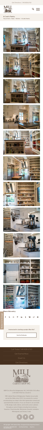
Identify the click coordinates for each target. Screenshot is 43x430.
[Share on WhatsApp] (13, 317)
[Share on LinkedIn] (22, 317)
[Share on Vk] (30, 317)
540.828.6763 (26, 2)
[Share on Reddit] (34, 317)
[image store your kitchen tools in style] (22, 272)
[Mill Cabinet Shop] (17, 9)
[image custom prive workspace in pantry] (22, 92)
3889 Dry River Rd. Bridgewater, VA (14, 390)
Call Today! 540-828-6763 (21, 349)
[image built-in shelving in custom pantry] (22, 66)
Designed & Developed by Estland (30, 424)
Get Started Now (21, 354)
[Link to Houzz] (19, 417)
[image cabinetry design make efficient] (22, 246)
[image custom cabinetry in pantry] (22, 40)
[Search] (32, 9)
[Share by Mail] (38, 317)
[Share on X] (9, 317)
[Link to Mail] (31, 417)
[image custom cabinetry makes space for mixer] (22, 118)
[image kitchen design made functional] (22, 297)
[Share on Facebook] (5, 317)
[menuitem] (32, 9)
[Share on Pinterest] (18, 317)
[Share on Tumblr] (26, 317)
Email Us (21, 358)
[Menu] (37, 9)
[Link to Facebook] (25, 417)
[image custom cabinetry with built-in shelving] (22, 195)
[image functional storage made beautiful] (22, 143)
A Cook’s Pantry (9, 16)
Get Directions (16, 2)
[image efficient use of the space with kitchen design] (22, 169)
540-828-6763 (31, 390)
